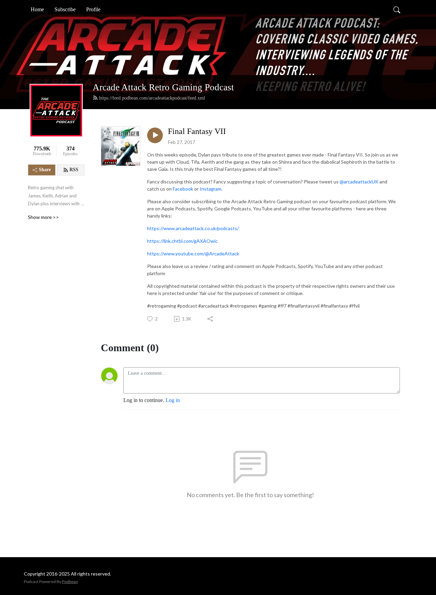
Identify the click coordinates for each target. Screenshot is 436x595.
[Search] (397, 9)
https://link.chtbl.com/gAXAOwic (182, 241)
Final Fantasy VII (197, 131)
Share (45, 169)
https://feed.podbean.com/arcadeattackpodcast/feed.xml (152, 98)
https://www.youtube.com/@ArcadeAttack (193, 253)
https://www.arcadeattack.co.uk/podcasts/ (193, 228)
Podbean (70, 581)
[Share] (211, 318)
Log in (173, 400)
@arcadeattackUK (359, 181)
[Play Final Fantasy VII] (155, 135)
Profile (93, 9)
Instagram (210, 189)
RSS (73, 169)
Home (37, 9)
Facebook (183, 189)
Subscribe (65, 9)
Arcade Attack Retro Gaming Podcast (163, 87)
